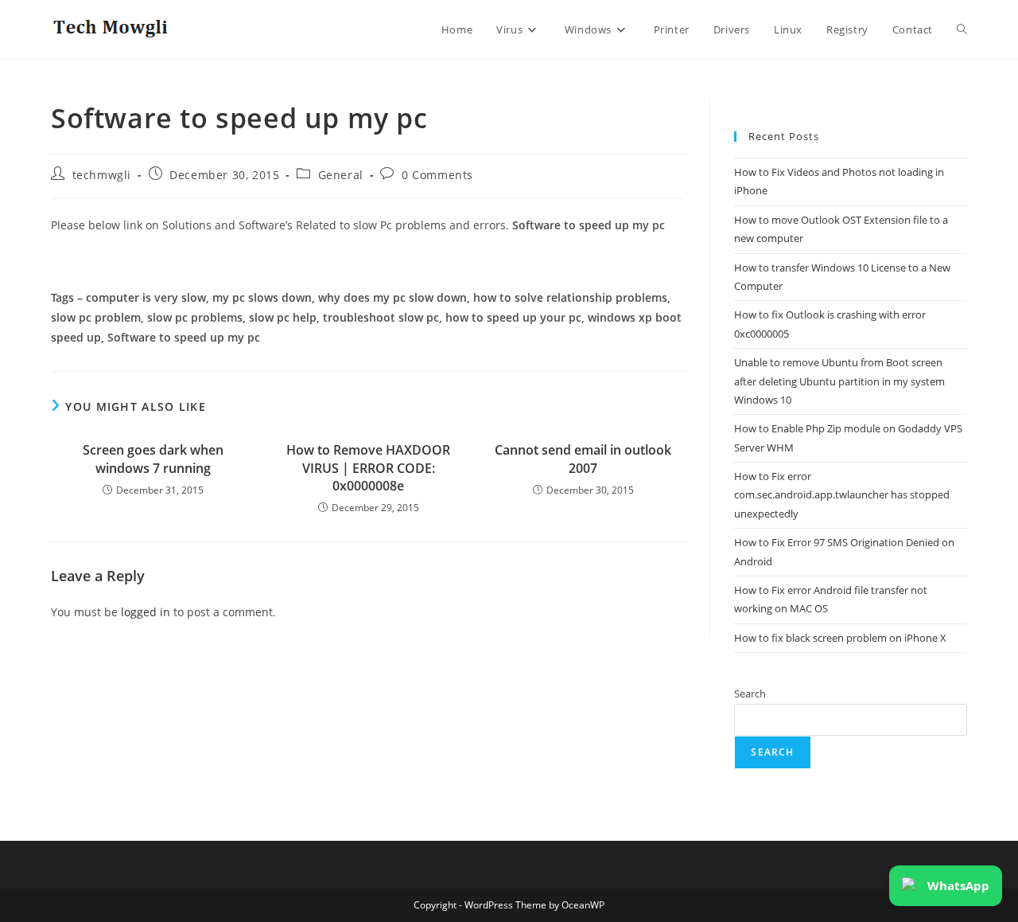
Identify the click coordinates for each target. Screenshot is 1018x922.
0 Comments (437, 174)
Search (750, 693)
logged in (145, 611)
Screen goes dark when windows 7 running (153, 458)
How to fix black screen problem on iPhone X (840, 638)
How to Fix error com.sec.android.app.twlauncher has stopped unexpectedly (842, 495)
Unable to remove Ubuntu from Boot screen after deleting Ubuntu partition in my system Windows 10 (839, 381)
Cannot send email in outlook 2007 (583, 458)
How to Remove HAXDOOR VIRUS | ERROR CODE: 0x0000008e (368, 467)
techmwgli (101, 174)
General (340, 174)
